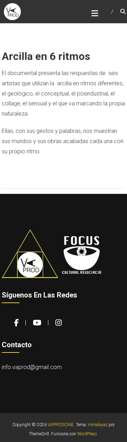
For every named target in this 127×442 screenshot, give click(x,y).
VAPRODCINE (61, 424)
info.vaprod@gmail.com (32, 367)
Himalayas (98, 424)
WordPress (87, 433)
